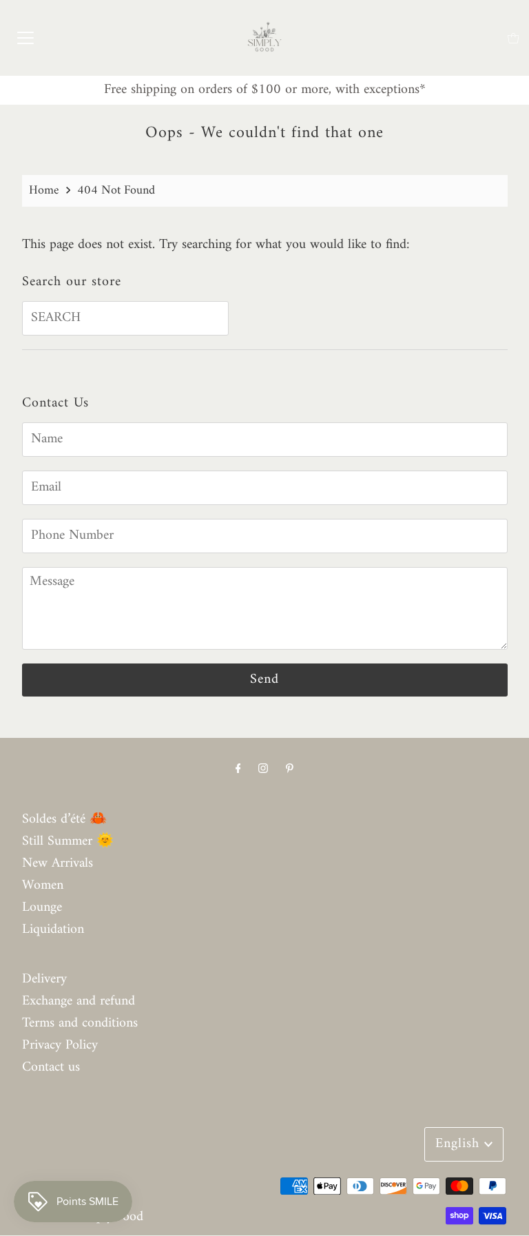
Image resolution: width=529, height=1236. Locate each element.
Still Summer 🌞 (68, 842)
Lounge (42, 908)
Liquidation (53, 930)
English (459, 1144)
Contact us (51, 1067)
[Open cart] (513, 38)
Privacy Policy (60, 1045)
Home (44, 190)
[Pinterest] (289, 770)
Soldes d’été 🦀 (64, 819)
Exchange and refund (78, 1001)
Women (42, 886)
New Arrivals (57, 864)
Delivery (44, 979)
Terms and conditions (80, 1023)
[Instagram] (263, 770)
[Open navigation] (25, 37)
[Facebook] (238, 770)
